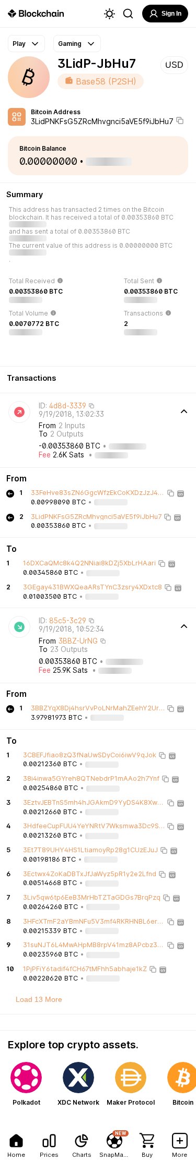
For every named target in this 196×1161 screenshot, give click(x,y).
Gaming (70, 43)
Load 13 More (39, 999)
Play (19, 43)
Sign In (171, 13)
